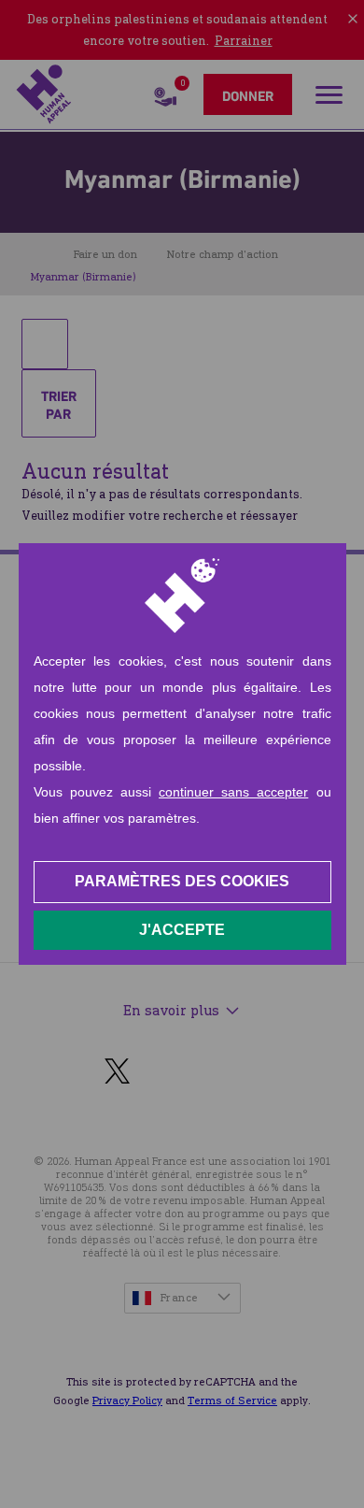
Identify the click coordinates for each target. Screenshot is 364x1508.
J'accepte (182, 930)
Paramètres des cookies (182, 881)
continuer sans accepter (233, 791)
